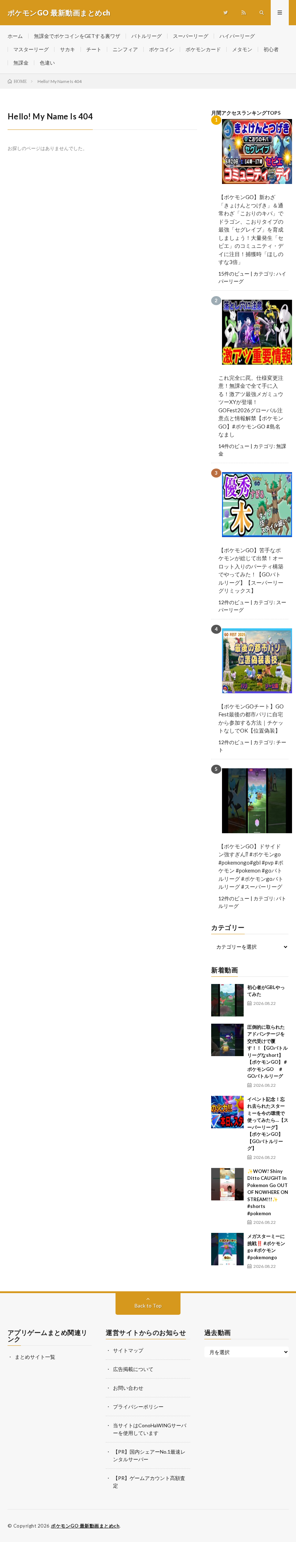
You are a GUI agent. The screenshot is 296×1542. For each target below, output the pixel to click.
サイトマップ (128, 1350)
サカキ (67, 49)
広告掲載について (133, 1369)
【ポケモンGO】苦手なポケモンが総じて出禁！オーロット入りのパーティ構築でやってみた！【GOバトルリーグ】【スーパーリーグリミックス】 (250, 570)
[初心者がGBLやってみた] (227, 1000)
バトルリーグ (146, 36)
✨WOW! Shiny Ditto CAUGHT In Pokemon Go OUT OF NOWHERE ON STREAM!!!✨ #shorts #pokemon (267, 1192)
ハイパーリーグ (237, 36)
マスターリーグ (31, 49)
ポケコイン (161, 49)
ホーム (15, 36)
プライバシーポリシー (138, 1406)
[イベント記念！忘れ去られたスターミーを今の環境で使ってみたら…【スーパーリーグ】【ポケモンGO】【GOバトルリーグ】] (227, 1112)
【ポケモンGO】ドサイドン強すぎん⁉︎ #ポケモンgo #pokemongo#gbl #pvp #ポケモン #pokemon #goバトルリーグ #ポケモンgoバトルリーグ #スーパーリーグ (250, 866)
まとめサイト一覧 (35, 1357)
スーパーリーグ (190, 36)
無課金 (21, 63)
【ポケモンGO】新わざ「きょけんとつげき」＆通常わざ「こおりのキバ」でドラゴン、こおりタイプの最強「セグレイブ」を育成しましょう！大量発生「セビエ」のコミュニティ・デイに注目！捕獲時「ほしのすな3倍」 (250, 229)
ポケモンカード (203, 49)
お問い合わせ (128, 1388)
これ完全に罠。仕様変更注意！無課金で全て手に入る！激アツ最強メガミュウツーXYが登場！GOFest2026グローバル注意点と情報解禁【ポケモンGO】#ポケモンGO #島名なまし (250, 406)
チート (93, 49)
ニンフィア (125, 49)
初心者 (271, 49)
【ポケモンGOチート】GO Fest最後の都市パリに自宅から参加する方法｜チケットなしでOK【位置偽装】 (251, 718)
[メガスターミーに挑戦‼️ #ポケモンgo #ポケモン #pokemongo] (227, 1249)
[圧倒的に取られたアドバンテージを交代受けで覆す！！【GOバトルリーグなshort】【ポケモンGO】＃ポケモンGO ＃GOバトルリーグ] (227, 1040)
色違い (47, 63)
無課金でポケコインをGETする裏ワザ (77, 36)
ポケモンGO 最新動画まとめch (85, 1526)
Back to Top (148, 1305)
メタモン (242, 49)
